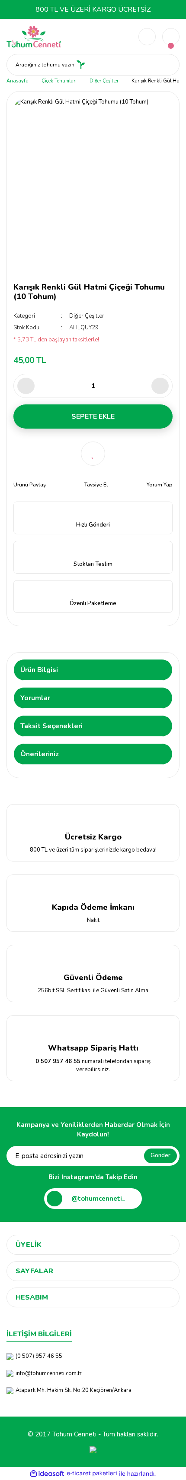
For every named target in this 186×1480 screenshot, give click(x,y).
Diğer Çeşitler (86, 316)
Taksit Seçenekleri (51, 726)
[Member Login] (147, 36)
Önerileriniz (39, 754)
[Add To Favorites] (93, 454)
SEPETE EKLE (93, 416)
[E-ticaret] (92, 1473)
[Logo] (33, 36)
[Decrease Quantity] (26, 386)
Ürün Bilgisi (39, 670)
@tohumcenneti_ (98, 1198)
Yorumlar (35, 698)
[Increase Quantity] (160, 386)
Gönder (160, 1155)
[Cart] (171, 36)
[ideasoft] (47, 1473)
